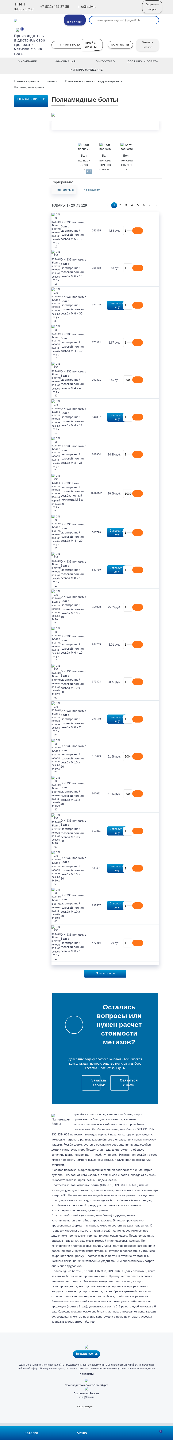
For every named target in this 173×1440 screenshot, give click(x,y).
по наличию (65, 189)
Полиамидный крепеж (29, 87)
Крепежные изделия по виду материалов (93, 81)
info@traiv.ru (86, 1397)
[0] (17, 29)
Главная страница (27, 81)
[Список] (151, 187)
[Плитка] (157, 187)
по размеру (92, 189)
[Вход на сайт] (133, 10)
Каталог (52, 81)
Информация (85, 1406)
